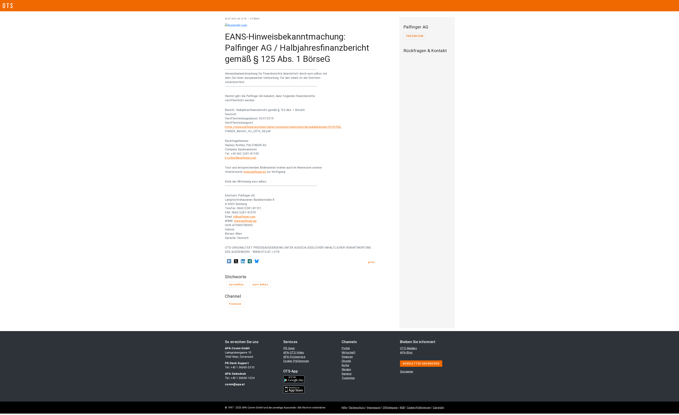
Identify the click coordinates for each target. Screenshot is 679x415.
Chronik (346, 361)
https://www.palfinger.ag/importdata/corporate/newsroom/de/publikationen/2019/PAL (283, 127)
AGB (402, 407)
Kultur (345, 365)
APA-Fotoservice (294, 356)
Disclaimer (406, 371)
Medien (346, 369)
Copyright (438, 407)
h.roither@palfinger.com (240, 158)
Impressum (374, 407)
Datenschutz (357, 407)
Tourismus (348, 378)
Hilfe (344, 407)
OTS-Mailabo (408, 348)
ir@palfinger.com (244, 216)
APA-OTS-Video (293, 352)
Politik (346, 348)
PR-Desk (289, 348)
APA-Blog (406, 352)
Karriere (347, 373)
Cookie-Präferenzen (296, 361)
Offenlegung (390, 407)
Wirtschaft (349, 352)
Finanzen (347, 356)
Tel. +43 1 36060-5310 (239, 367)
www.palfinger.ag (254, 171)
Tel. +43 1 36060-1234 (239, 378)
